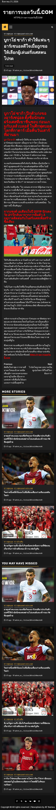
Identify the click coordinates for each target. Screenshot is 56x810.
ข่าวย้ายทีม (18, 542)
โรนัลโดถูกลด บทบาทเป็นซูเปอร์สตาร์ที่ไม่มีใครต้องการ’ (40, 369)
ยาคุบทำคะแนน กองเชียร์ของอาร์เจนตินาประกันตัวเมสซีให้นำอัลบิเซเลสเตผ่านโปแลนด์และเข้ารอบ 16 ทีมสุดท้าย (27, 439)
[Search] (52, 27)
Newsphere (36, 807)
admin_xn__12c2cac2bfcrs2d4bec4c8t (28, 70)
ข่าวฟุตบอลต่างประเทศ (23, 34)
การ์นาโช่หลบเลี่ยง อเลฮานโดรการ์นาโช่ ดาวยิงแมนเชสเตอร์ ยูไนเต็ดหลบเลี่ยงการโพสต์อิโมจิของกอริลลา (27, 781)
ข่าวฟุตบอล (8, 34)
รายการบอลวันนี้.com (28, 12)
